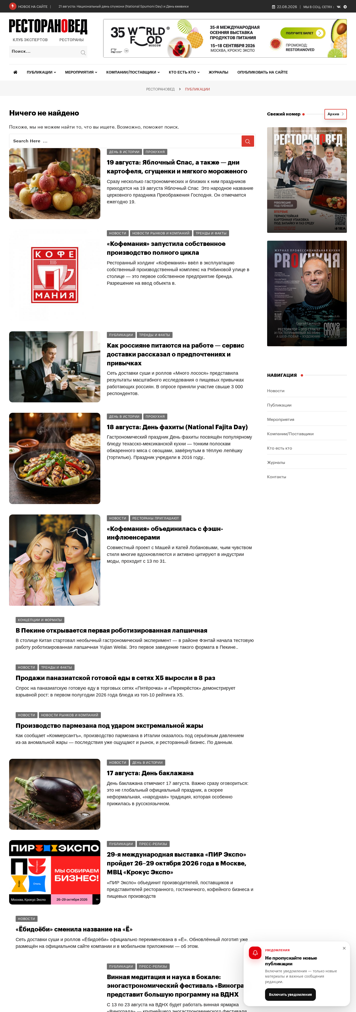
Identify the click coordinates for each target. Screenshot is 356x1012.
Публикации (39, 72)
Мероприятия (79, 72)
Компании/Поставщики (131, 72)
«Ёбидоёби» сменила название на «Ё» (74, 929)
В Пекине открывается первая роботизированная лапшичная (111, 630)
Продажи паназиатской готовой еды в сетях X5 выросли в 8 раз (115, 678)
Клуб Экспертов (30, 40)
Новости (275, 390)
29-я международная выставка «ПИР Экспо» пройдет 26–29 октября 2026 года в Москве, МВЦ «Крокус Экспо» (177, 863)
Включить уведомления (290, 994)
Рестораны (71, 40)
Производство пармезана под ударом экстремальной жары (109, 726)
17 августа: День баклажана (150, 773)
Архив (334, 114)
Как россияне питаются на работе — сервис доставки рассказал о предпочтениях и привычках (175, 354)
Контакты (276, 476)
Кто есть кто (182, 72)
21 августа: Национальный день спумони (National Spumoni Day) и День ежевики (124, 5)
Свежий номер (283, 114)
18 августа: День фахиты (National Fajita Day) (177, 427)
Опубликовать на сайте (262, 72)
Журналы (218, 72)
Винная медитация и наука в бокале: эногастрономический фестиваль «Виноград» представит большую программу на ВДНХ (179, 986)
